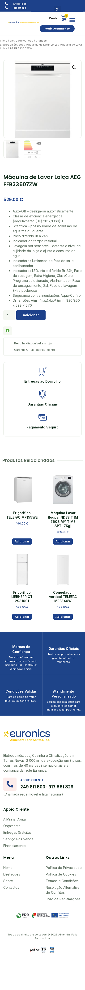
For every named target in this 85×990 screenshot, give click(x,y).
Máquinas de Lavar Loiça (42, 44)
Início (3, 40)
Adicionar (31, 315)
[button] (57, 9)
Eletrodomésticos (21, 40)
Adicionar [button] (22, 541)
